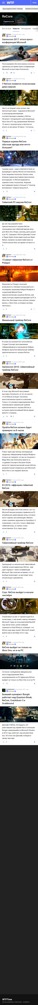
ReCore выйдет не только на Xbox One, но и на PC (16, 649)
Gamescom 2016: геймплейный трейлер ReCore (18, 368)
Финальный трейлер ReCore (16, 320)
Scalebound (10, 689)
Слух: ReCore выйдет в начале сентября (17, 594)
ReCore (8, 34)
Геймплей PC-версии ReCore (16, 202)
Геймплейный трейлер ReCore (17, 543)
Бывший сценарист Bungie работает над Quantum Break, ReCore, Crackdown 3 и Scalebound (17, 699)
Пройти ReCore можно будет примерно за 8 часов (17, 429)
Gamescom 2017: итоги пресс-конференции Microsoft (17, 41)
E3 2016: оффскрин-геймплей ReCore (17, 486)
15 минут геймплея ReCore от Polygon (17, 261)
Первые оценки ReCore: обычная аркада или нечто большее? (16, 144)
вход (34, 2)
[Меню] (3, 2)
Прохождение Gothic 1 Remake (13, 9)
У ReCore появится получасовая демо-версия (18, 85)
